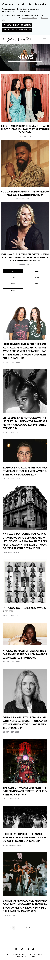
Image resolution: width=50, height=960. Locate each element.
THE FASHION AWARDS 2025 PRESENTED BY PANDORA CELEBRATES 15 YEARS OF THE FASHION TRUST (25, 791)
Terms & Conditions (29, 18)
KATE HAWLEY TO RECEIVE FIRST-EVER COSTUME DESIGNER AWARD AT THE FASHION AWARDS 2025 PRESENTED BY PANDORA (25, 258)
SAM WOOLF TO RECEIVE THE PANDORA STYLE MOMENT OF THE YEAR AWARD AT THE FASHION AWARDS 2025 (25, 471)
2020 (13, 290)
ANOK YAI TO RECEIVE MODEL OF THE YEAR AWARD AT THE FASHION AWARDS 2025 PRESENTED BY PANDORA (25, 654)
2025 (37, 271)
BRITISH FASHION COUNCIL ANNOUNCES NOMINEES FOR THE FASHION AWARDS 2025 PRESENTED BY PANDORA (25, 837)
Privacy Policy (36, 954)
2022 (13, 284)
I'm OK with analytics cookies (17, 25)
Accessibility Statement (25, 956)
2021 (37, 284)
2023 (37, 277)
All (13, 271)
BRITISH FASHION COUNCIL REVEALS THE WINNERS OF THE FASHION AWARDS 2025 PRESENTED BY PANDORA (25, 129)
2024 (13, 277)
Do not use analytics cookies (17, 30)
